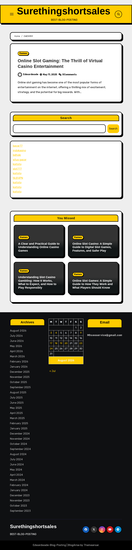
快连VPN (18, 178)
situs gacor (19, 159)
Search (66, 118)
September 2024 (20, 449)
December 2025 (20, 371)
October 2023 (18, 505)
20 (66, 343)
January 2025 (18, 428)
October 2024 (18, 443)
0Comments (69, 74)
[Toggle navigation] (12, 14)
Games (23, 53)
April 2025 (16, 413)
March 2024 (17, 479)
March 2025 (17, 418)
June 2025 (17, 402)
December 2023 (20, 495)
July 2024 (16, 459)
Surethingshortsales (63, 11)
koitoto (17, 164)
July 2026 (16, 335)
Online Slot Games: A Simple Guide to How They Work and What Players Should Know (92, 284)
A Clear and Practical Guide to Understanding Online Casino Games (39, 247)
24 (51, 348)
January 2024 (19, 490)
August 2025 (18, 392)
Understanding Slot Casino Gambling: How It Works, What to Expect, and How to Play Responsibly (37, 282)
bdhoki (17, 155)
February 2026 (19, 361)
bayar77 (18, 145)
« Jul (52, 370)
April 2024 (16, 474)
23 (80, 343)
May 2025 (16, 407)
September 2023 (20, 510)
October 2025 (18, 382)
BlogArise (74, 545)
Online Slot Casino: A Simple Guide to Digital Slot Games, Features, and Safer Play (92, 247)
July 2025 (16, 397)
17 (51, 343)
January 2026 (19, 366)
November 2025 (20, 377)
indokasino (19, 150)
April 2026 (16, 351)
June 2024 (17, 464)
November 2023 (20, 500)
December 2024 (20, 433)
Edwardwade (30, 74)
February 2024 (19, 485)
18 (56, 343)
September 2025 (20, 387)
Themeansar (91, 545)
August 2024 (18, 454)
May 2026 (16, 346)
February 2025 (19, 423)
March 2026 (17, 356)
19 (61, 343)
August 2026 (18, 330)
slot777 (17, 168)
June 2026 (17, 340)
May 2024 (16, 469)
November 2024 (20, 438)
